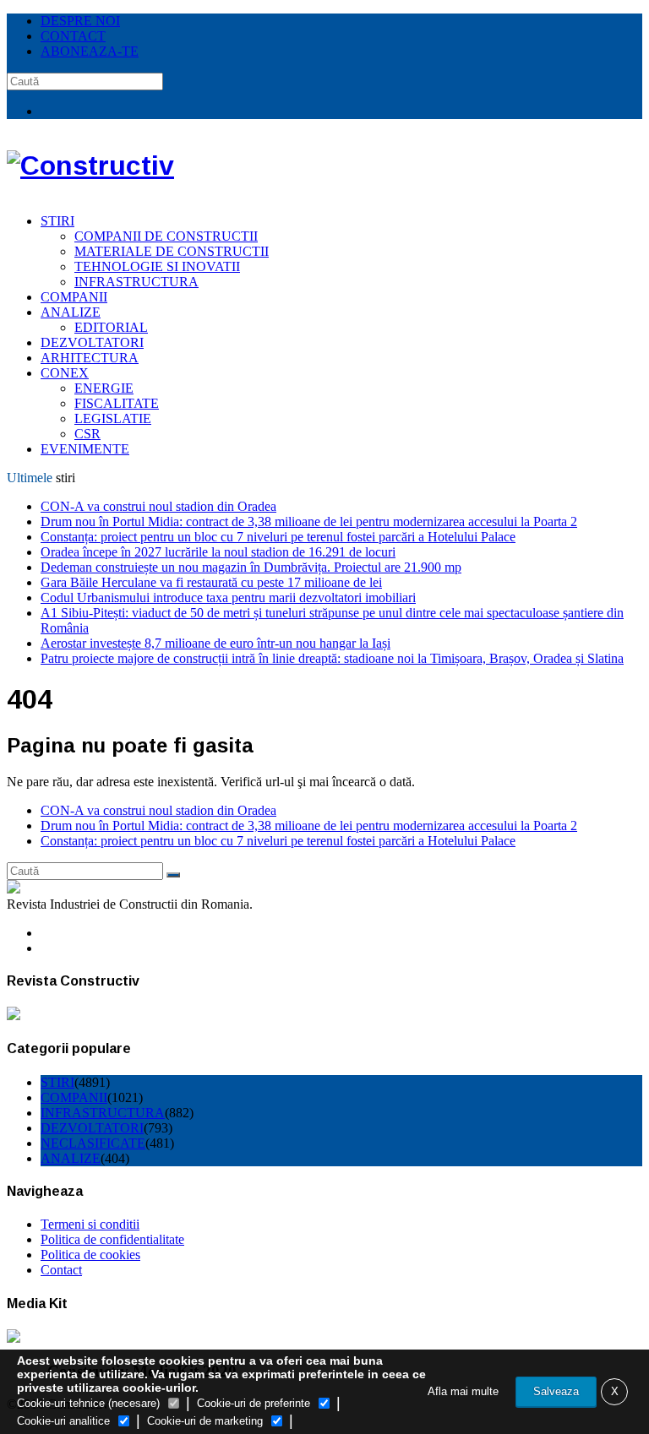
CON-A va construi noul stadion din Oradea (158, 506)
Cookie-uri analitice (63, 1421)
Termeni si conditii (90, 1224)
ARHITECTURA (90, 357)
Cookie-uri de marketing (205, 1421)
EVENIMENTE (85, 449)
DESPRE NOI (80, 21)
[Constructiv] (90, 165)
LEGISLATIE (112, 418)
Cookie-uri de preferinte (253, 1403)
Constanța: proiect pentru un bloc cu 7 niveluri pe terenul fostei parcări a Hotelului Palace (278, 537)
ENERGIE (104, 388)
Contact (61, 1270)
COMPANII (74, 297)
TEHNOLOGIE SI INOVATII (157, 266)
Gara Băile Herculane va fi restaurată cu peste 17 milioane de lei (211, 582)
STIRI (57, 221)
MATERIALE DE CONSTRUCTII (171, 251)
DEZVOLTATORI (92, 342)
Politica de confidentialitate (112, 1239)
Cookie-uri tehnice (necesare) (88, 1403)
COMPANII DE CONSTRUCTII (166, 236)
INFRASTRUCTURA (136, 281)
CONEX (65, 373)
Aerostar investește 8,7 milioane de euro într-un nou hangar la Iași (215, 643)
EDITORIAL (111, 327)
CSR (87, 433)
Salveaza (556, 1391)
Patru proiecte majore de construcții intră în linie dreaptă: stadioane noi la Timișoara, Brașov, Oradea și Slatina (332, 658)
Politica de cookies (90, 1254)
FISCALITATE (116, 403)
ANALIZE (71, 312)
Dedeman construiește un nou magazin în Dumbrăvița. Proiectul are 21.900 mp (251, 567)
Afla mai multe (463, 1391)
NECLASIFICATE (93, 1143)
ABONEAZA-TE (90, 51)
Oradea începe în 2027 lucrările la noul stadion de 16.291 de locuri (218, 552)
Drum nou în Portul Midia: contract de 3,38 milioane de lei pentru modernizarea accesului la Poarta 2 (309, 521)
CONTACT (73, 36)
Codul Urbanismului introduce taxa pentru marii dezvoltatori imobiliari (228, 597)
